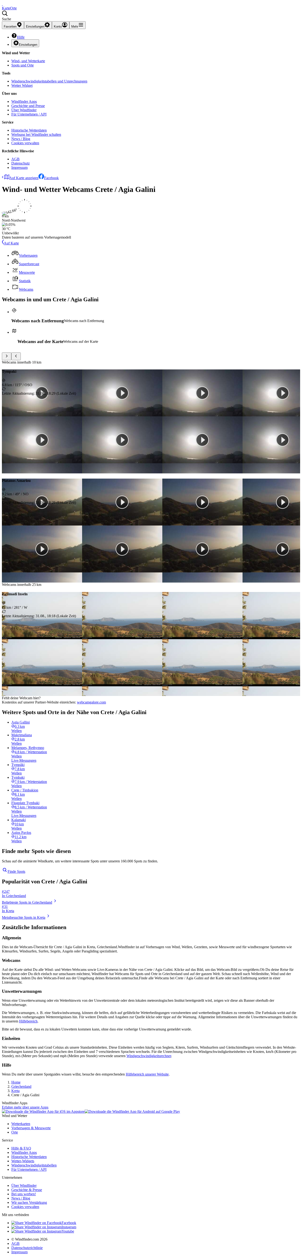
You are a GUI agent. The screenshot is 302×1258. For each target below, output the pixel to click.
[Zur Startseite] (2, 4)
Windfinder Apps (24, 101)
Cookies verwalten (25, 143)
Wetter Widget (22, 85)
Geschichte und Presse (28, 106)
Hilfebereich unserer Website (147, 1074)
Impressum (19, 168)
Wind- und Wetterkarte (28, 61)
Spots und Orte (22, 65)
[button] (151, 15)
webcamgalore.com (91, 702)
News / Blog (20, 139)
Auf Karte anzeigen (23, 178)
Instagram (69, 1227)
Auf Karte (11, 243)
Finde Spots (16, 871)
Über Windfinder (24, 110)
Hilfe (21, 37)
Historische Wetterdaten (29, 130)
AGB (15, 159)
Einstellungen (28, 44)
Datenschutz (20, 163)
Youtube (68, 1231)
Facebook (51, 178)
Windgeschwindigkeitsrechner (148, 1056)
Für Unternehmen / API (28, 114)
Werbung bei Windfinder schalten (36, 134)
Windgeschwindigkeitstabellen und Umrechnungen (49, 81)
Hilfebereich (28, 1021)
